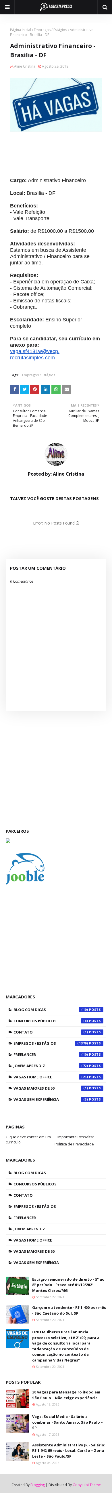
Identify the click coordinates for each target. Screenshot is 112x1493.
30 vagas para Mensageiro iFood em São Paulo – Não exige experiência (66, 1394)
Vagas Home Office (50, 1077)
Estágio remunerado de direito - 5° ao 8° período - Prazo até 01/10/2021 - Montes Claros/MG (68, 1285)
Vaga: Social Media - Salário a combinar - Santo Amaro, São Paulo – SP (67, 1422)
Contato (50, 1032)
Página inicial (20, 29)
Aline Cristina (24, 66)
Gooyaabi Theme (87, 1484)
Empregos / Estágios (50, 29)
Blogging (37, 1484)
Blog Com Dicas (50, 1009)
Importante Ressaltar (75, 1136)
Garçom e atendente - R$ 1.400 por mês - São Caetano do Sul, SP (69, 1310)
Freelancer (50, 1054)
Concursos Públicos (50, 1020)
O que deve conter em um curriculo (28, 1139)
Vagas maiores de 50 (50, 1088)
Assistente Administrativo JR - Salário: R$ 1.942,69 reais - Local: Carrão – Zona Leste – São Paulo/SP (68, 1450)
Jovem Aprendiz (50, 1065)
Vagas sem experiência (50, 1099)
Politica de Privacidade (74, 1144)
